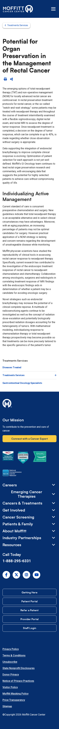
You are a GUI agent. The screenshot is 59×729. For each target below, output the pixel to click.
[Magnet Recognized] (39, 458)
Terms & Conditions (14, 655)
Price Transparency (14, 699)
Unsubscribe (10, 661)
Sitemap (7, 706)
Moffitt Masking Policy (15, 693)
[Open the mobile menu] (53, 9)
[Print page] (5, 79)
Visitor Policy (10, 687)
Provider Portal (29, 619)
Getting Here (29, 592)
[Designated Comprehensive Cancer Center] (8, 458)
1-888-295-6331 (17, 561)
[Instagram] (26, 575)
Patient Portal (29, 601)
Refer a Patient (29, 610)
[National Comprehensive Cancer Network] (12, 473)
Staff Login (29, 628)
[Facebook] (6, 575)
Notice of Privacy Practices (18, 680)
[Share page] (11, 79)
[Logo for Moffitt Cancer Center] (29, 404)
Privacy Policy (11, 649)
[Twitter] (16, 575)
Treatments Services (17, 25)
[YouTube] (36, 575)
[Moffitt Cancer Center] (18, 9)
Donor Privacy (11, 674)
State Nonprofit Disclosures (19, 668)
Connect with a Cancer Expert (29, 438)
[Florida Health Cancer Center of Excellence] (23, 458)
